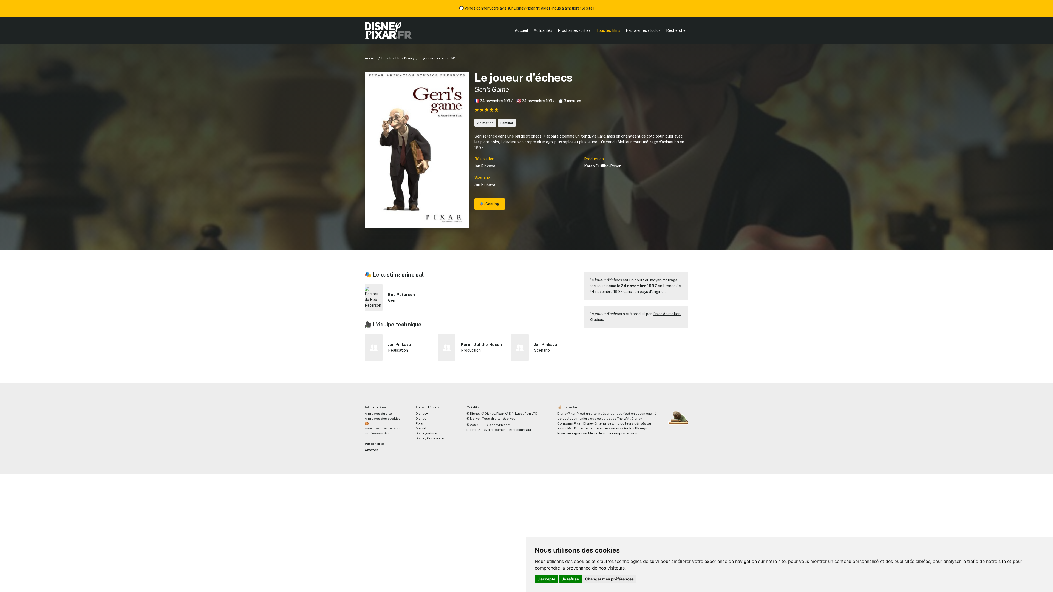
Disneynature (426, 433)
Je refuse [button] (570, 579)
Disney (421, 418)
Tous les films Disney (398, 58)
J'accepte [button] (546, 579)
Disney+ (422, 413)
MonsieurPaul (520, 430)
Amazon (371, 450)
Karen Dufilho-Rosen (602, 166)
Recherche (676, 30)
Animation (485, 123)
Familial (506, 123)
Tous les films (608, 30)
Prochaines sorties (574, 30)
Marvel (421, 428)
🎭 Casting (489, 204)
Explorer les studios (643, 30)
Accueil (521, 30)
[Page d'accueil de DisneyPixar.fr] (388, 30)
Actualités (543, 30)
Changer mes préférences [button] (609, 579)
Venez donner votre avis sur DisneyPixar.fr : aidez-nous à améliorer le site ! (529, 8)
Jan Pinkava (484, 166)
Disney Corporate (430, 438)
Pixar (420, 423)
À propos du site (378, 413)
